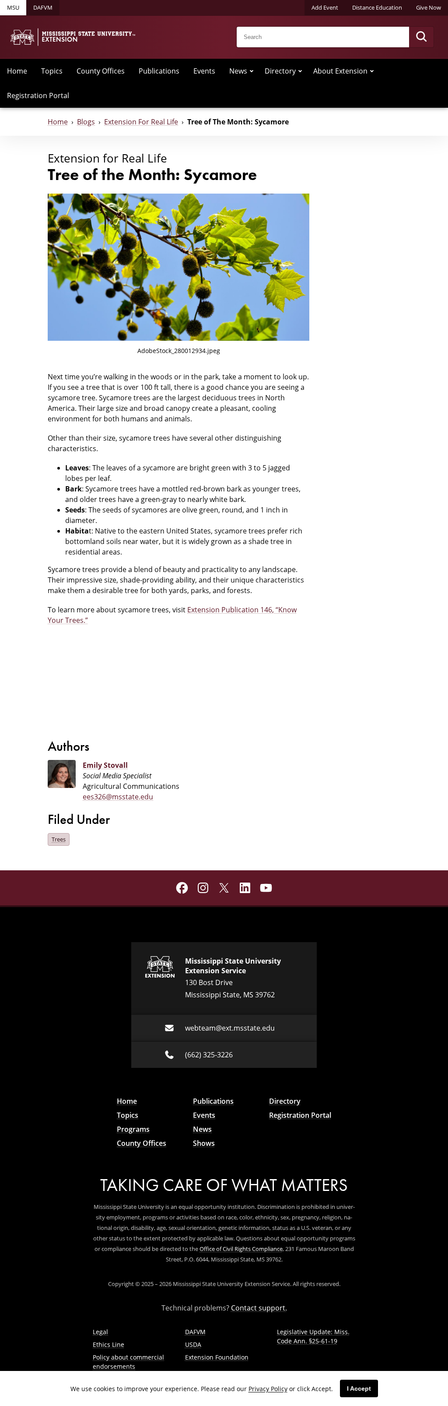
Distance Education (377, 7)
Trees (59, 839)
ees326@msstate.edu (118, 797)
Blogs (86, 122)
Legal (100, 1332)
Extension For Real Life (141, 122)
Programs (133, 1129)
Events (204, 71)
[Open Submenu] (251, 71)
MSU (13, 7)
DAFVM (42, 7)
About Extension (340, 71)
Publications (159, 71)
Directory (280, 71)
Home (17, 71)
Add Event (325, 7)
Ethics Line (108, 1344)
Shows (204, 1143)
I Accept (359, 1388)
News (238, 71)
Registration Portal (38, 95)
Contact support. (259, 1308)
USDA (193, 1344)
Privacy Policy (267, 1389)
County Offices (101, 71)
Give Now (428, 7)
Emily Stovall (105, 765)
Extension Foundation (216, 1357)
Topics (52, 71)
